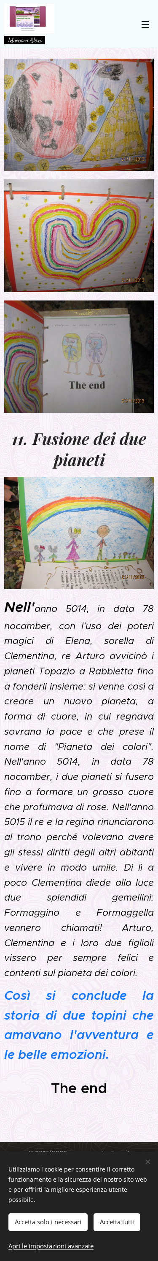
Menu (145, 24)
